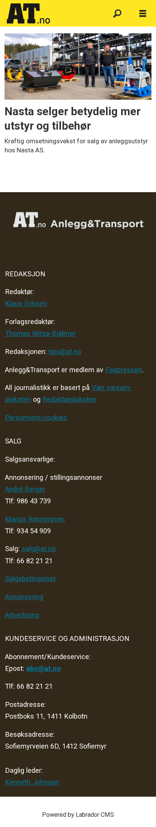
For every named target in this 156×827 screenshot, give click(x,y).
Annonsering (24, 597)
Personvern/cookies (36, 417)
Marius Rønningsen (35, 519)
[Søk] (117, 14)
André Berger (25, 489)
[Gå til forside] (52, 13)
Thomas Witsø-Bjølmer (40, 333)
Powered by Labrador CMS (78, 814)
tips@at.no (64, 352)
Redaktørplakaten (69, 399)
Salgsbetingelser (30, 579)
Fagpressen (123, 370)
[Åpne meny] (142, 13)
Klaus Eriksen (26, 303)
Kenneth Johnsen (32, 782)
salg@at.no (39, 549)
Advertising (22, 615)
